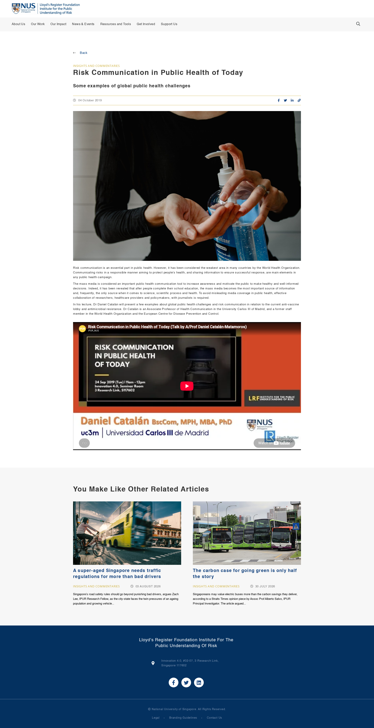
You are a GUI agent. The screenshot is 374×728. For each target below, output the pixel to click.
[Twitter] (186, 682)
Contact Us (214, 718)
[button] (358, 24)
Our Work (38, 24)
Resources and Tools (115, 24)
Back (83, 53)
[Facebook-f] (173, 682)
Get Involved (146, 24)
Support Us (169, 24)
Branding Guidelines (183, 718)
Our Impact (58, 24)
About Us (18, 24)
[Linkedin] (199, 682)
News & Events (83, 24)
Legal (156, 718)
